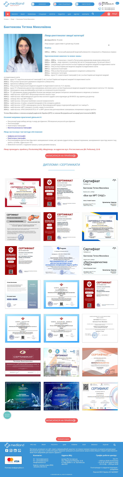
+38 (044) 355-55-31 (40, 467)
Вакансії (94, 444)
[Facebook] (6, 450)
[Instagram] (11, 450)
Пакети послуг (86, 4)
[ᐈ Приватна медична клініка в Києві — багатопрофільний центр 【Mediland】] (14, 4)
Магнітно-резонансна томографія (20, 128)
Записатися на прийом (60, 155)
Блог (84, 444)
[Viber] (19, 450)
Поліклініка (32, 14)
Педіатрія (61, 14)
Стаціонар (42, 14)
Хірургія (52, 14)
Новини (74, 444)
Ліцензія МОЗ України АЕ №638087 (105, 472)
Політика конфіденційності (14, 468)
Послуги (14, 14)
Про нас (33, 444)
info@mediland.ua (39, 462)
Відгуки (76, 14)
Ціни (69, 14)
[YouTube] (15, 450)
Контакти (85, 14)
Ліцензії (105, 444)
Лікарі (23, 14)
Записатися (42, 4)
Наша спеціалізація (64, 4)
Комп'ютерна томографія (17, 138)
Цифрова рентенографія (16, 136)
